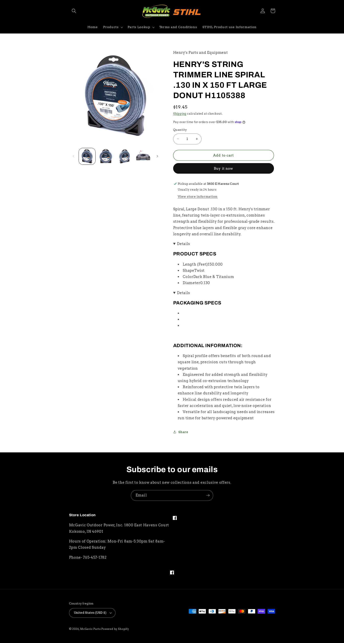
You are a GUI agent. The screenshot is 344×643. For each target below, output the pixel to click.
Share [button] (183, 432)
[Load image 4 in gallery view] (143, 156)
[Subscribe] (208, 495)
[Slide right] (157, 156)
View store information (198, 196)
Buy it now (223, 168)
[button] (74, 11)
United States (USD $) (90, 612)
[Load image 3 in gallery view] (124, 156)
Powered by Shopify (115, 628)
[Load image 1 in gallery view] (87, 156)
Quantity (180, 130)
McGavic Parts (90, 628)
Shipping (179, 113)
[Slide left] (73, 156)
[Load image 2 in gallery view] (106, 156)
